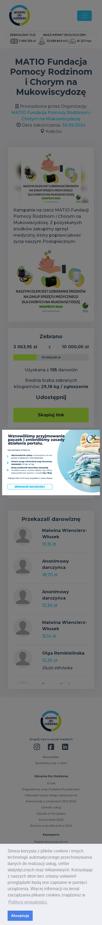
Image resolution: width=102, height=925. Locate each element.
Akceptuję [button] (20, 915)
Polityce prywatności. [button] (28, 902)
